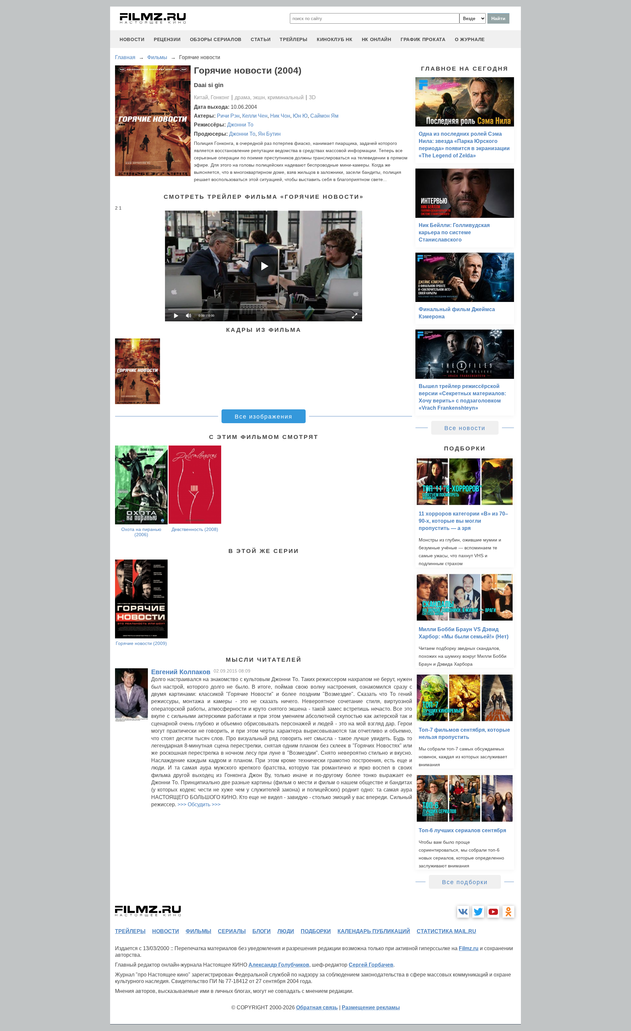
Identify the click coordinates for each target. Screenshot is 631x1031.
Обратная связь (317, 1007)
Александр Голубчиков (278, 965)
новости (132, 39)
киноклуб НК (335, 39)
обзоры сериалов (216, 39)
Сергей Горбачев (371, 965)
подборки (316, 931)
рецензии (167, 39)
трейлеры (294, 39)
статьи (260, 39)
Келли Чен (255, 116)
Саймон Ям (324, 116)
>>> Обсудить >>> (199, 804)
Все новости (464, 428)
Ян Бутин (269, 134)
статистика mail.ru (446, 931)
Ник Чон (280, 116)
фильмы (198, 931)
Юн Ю (300, 116)
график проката (423, 39)
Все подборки (465, 882)
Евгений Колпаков (180, 672)
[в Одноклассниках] (508, 912)
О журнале (470, 39)
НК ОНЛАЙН (376, 39)
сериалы (232, 931)
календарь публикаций (374, 931)
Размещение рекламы (371, 1007)
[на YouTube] (493, 912)
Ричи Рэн (228, 116)
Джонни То (240, 124)
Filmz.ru (469, 948)
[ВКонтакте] (463, 912)
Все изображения (263, 416)
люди (285, 931)
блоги (261, 931)
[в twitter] (478, 912)
